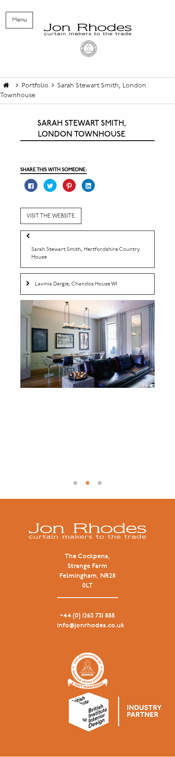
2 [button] (87, 479)
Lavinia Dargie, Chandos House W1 (76, 284)
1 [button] (75, 479)
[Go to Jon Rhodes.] (6, 85)
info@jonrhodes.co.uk (87, 625)
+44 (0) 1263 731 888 (87, 616)
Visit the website (50, 216)
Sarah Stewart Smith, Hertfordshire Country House (85, 253)
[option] (87, 344)
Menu (19, 20)
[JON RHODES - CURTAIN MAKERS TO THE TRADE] (87, 40)
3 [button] (100, 479)
